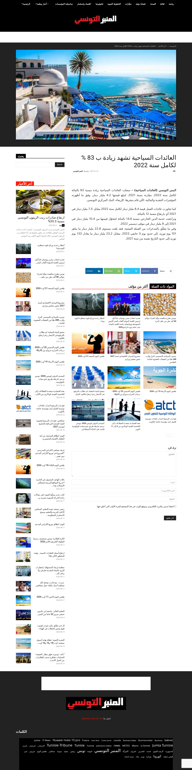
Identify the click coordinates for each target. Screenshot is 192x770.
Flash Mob (95, 740)
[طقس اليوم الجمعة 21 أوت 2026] (88, 342)
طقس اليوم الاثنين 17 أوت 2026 (50, 597)
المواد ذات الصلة (162, 286)
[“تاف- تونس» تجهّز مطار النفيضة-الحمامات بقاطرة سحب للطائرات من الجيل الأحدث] (23, 658)
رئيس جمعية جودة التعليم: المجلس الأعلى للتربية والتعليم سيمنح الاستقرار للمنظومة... (49, 512)
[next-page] (168, 435)
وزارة (148, 756)
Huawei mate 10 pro (66, 740)
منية (60, 225)
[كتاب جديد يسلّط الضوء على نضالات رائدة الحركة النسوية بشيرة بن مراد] (23, 498)
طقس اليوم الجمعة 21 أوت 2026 (91, 356)
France (85, 740)
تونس (81, 750)
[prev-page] (173, 435)
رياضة (171, 3)
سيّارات (128, 3)
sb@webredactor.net (91, 718)
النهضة (89, 751)
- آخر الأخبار (162, 46)
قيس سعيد (168, 756)
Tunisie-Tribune (59, 745)
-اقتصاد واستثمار (84, 3)
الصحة (153, 3)
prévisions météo (104, 745)
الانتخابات (41, 746)
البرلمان (32, 746)
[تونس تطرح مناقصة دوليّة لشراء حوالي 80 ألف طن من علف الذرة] (159, 304)
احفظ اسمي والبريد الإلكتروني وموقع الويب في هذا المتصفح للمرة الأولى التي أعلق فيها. (135, 506)
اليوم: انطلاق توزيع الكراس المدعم (49, 524)
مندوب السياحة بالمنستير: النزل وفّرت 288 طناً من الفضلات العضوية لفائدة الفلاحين (161, 359)
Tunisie (79, 745)
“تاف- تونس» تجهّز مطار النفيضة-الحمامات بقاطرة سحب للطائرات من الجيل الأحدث (49, 657)
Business (158, 740)
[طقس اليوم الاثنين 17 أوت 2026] (23, 600)
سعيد (66, 751)
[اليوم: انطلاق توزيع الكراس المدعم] (23, 528)
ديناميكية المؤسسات (64, 3)
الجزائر (24, 746)
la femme (145, 745)
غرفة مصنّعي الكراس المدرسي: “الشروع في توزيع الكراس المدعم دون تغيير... (49, 453)
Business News (129, 740)
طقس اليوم (42, 751)
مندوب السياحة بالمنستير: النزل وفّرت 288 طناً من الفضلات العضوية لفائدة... (49, 320)
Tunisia (90, 745)
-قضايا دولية (141, 3)
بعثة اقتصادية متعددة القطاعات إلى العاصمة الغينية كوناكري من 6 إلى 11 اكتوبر (125, 426)
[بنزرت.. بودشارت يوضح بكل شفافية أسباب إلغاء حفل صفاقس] (23, 586)
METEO (126, 745)
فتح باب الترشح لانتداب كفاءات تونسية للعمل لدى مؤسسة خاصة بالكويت (50, 408)
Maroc (135, 745)
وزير (142, 756)
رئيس (72, 751)
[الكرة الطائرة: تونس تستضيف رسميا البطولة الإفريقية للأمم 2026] (23, 542)
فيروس (32, 751)
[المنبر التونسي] (96, 20)
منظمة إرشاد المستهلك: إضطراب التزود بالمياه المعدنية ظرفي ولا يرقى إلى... (50, 570)
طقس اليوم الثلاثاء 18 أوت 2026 (50, 465)
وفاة (137, 756)
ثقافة (162, 3)
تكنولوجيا (99, 3)
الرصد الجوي (158, 751)
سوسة (59, 751)
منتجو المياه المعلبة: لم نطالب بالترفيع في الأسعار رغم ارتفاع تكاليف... (51, 335)
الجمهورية (169, 751)
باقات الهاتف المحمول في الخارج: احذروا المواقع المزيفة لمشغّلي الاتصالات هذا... (50, 482)
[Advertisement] (96, 683)
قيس (25, 751)
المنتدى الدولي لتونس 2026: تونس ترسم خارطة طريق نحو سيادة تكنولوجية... (49, 379)
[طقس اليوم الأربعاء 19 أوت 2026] (159, 377)
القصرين (141, 751)
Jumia (37, 740)
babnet (169, 740)
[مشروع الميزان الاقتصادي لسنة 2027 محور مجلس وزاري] (124, 342)
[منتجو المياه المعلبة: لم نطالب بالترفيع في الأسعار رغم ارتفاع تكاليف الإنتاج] (88, 377)
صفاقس (52, 751)
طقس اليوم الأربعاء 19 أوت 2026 (163, 391)
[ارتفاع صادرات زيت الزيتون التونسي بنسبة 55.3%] (40, 202)
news (117, 745)
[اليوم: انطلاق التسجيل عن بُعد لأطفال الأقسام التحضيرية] (23, 439)
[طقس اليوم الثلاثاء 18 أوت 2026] (23, 469)
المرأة (125, 751)
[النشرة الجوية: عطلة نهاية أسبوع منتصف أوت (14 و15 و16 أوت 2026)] (23, 643)
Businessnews (145, 740)
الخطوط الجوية (114, 3)
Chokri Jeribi (106, 740)
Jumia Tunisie (162, 745)
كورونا (157, 756)
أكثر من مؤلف (138, 286)
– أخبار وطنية (42, 3)
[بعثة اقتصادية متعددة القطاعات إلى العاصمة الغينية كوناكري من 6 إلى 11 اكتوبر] (124, 409)
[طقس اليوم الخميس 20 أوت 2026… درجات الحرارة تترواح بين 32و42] (124, 377)
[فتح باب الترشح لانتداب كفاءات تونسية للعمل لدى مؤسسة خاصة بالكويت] (159, 407)
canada (117, 740)
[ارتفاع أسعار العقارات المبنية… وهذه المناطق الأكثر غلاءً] (23, 556)
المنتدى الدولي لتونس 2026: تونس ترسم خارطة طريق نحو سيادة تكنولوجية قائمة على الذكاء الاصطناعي (88, 426)
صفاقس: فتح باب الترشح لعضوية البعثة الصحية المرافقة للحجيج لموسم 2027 (50, 423)
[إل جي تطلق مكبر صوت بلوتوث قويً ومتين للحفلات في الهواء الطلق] (23, 629)
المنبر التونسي (78, 171)
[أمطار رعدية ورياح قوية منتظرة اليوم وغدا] (88, 304)
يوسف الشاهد (129, 757)
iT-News (46, 740)
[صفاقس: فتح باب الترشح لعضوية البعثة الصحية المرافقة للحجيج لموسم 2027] (23, 423)
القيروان (133, 751)
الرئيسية (26, 3)
